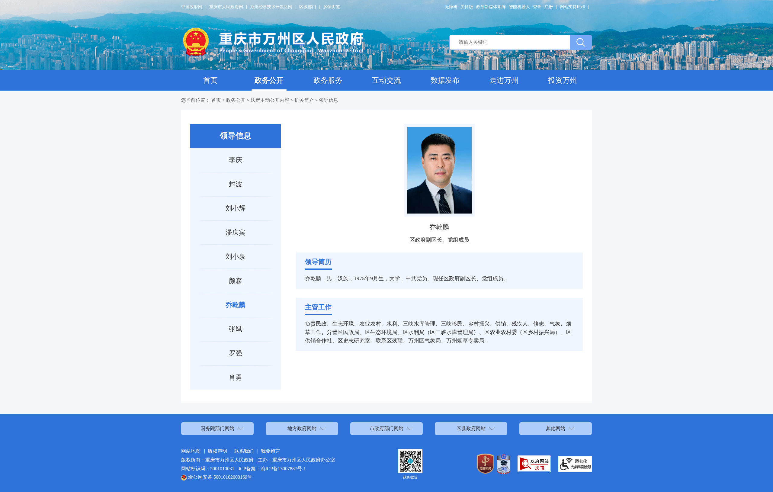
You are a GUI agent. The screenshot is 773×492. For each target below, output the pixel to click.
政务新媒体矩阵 (491, 7)
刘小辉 (235, 208)
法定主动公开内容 (270, 100)
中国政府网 (191, 7)
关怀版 (466, 7)
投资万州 (562, 80)
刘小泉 (235, 256)
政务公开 (269, 80)
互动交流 (386, 80)
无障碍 (451, 7)
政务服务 (327, 80)
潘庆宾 (235, 232)
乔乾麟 (235, 305)
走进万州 (503, 80)
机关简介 (304, 100)
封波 (235, 184)
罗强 (235, 353)
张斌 (235, 329)
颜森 (235, 281)
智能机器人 (519, 7)
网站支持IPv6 (572, 7)
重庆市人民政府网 (226, 7)
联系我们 (244, 451)
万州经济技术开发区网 (271, 7)
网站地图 (190, 451)
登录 (537, 7)
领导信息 (328, 100)
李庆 (235, 160)
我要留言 (270, 451)
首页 (210, 80)
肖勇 (235, 377)
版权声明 (217, 451)
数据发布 (445, 80)
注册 (548, 7)
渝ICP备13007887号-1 (283, 468)
